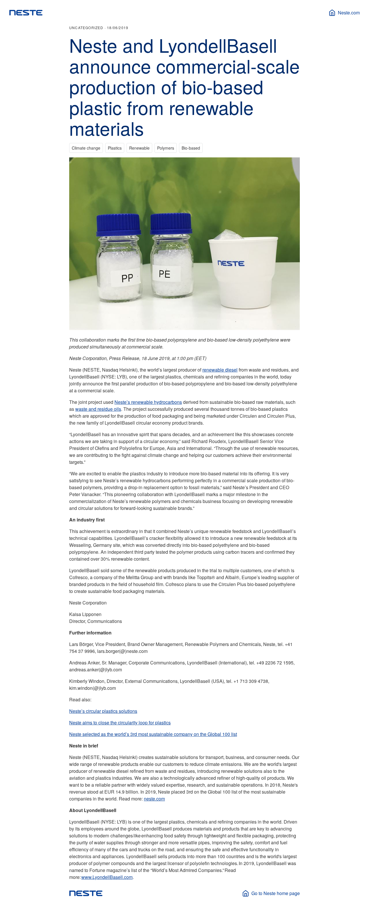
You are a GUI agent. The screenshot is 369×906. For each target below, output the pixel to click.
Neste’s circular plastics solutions (103, 711)
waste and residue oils (98, 409)
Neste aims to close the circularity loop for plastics (120, 722)
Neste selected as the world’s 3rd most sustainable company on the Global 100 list (153, 734)
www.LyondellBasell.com (107, 877)
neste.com (154, 798)
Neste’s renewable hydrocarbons (148, 402)
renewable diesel (220, 369)
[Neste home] (26, 13)
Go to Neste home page (275, 893)
